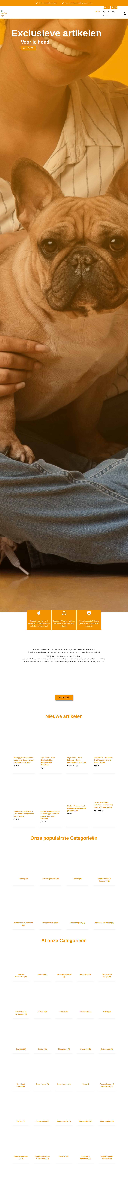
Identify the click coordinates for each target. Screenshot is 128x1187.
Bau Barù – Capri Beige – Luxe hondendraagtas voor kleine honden (24, 813)
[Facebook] (105, 7)
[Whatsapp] (115, 7)
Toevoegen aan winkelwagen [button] (24, 772)
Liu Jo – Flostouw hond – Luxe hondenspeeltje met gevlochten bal (76, 808)
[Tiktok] (112, 7)
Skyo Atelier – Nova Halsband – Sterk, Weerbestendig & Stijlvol (76, 760)
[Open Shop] (108, 11)
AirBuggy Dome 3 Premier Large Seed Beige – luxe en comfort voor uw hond (24, 760)
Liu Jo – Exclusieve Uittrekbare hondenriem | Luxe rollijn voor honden (103, 805)
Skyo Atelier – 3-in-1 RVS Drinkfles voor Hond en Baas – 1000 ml (103, 760)
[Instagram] (108, 7)
